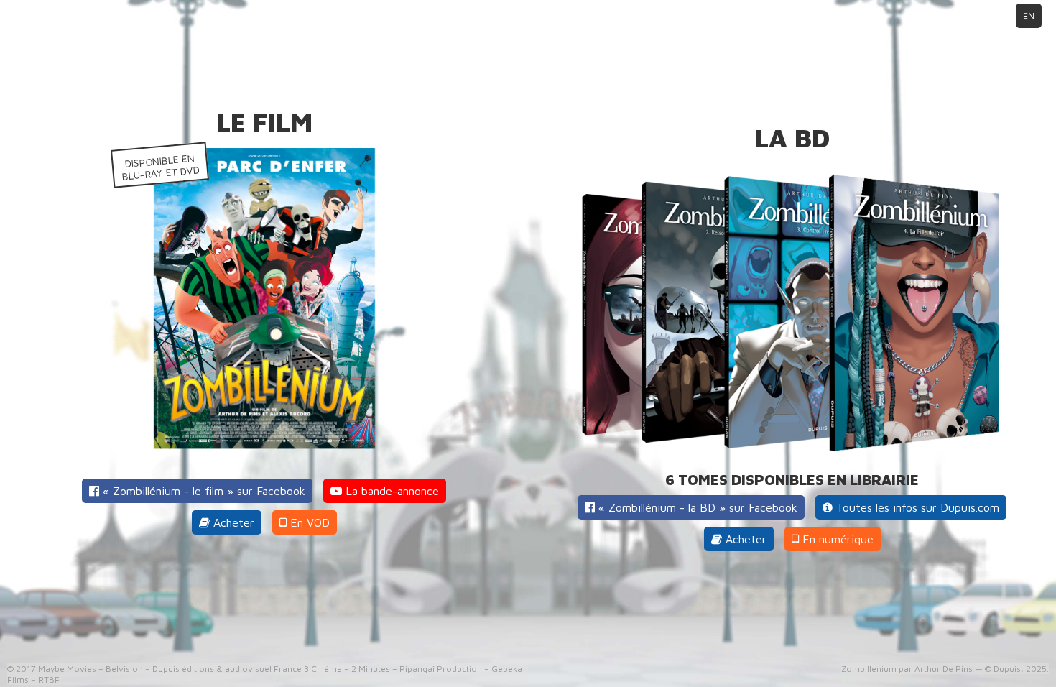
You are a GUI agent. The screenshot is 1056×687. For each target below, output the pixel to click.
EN (1028, 15)
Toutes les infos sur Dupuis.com (916, 507)
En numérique (836, 538)
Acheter (232, 522)
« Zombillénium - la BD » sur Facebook (696, 507)
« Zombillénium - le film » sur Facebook (202, 490)
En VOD (308, 522)
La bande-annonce (390, 490)
